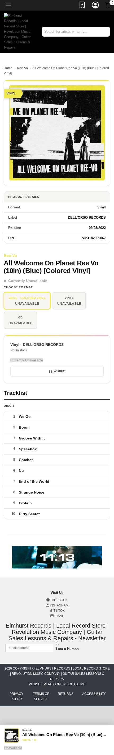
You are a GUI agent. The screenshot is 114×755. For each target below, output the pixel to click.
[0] (109, 6)
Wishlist (59, 371)
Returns (65, 694)
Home (8, 68)
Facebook (59, 600)
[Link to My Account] (95, 6)
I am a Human (67, 649)
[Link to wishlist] (82, 6)
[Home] (19, 31)
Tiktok (59, 611)
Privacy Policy (16, 696)
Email (59, 616)
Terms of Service (41, 696)
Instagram (58, 605)
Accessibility (94, 694)
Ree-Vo (22, 68)
